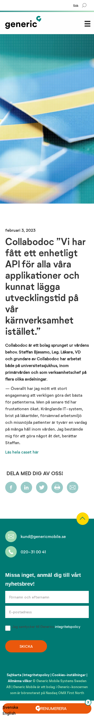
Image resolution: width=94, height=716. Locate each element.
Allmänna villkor (20, 681)
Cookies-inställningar (69, 675)
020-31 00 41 (33, 551)
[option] (10, 713)
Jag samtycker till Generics (45, 627)
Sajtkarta (14, 675)
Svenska (10, 707)
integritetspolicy (67, 627)
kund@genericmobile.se (43, 536)
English (9, 713)
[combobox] (10, 707)
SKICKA (26, 646)
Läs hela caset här (22, 451)
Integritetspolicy (37, 675)
